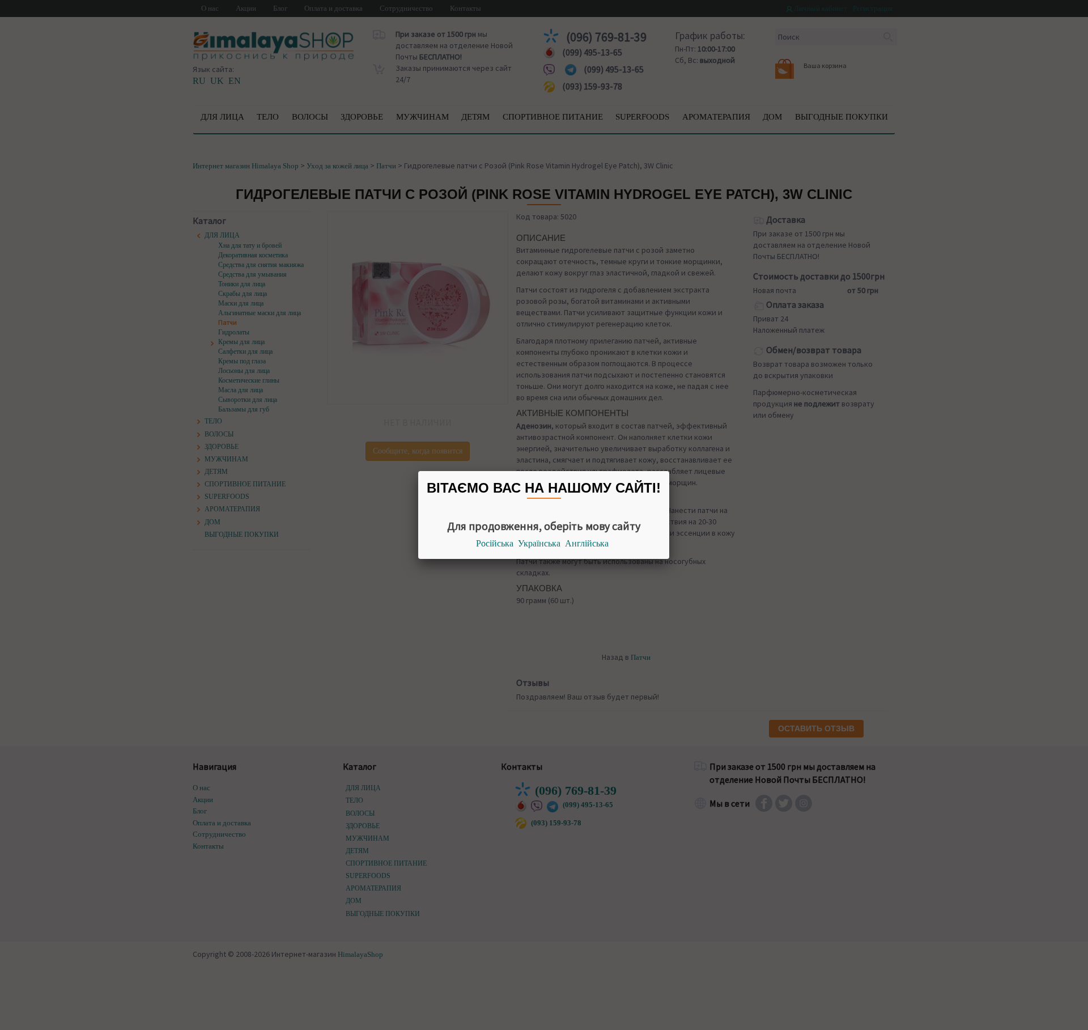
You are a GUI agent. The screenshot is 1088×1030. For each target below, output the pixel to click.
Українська (539, 543)
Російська (494, 543)
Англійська (587, 543)
